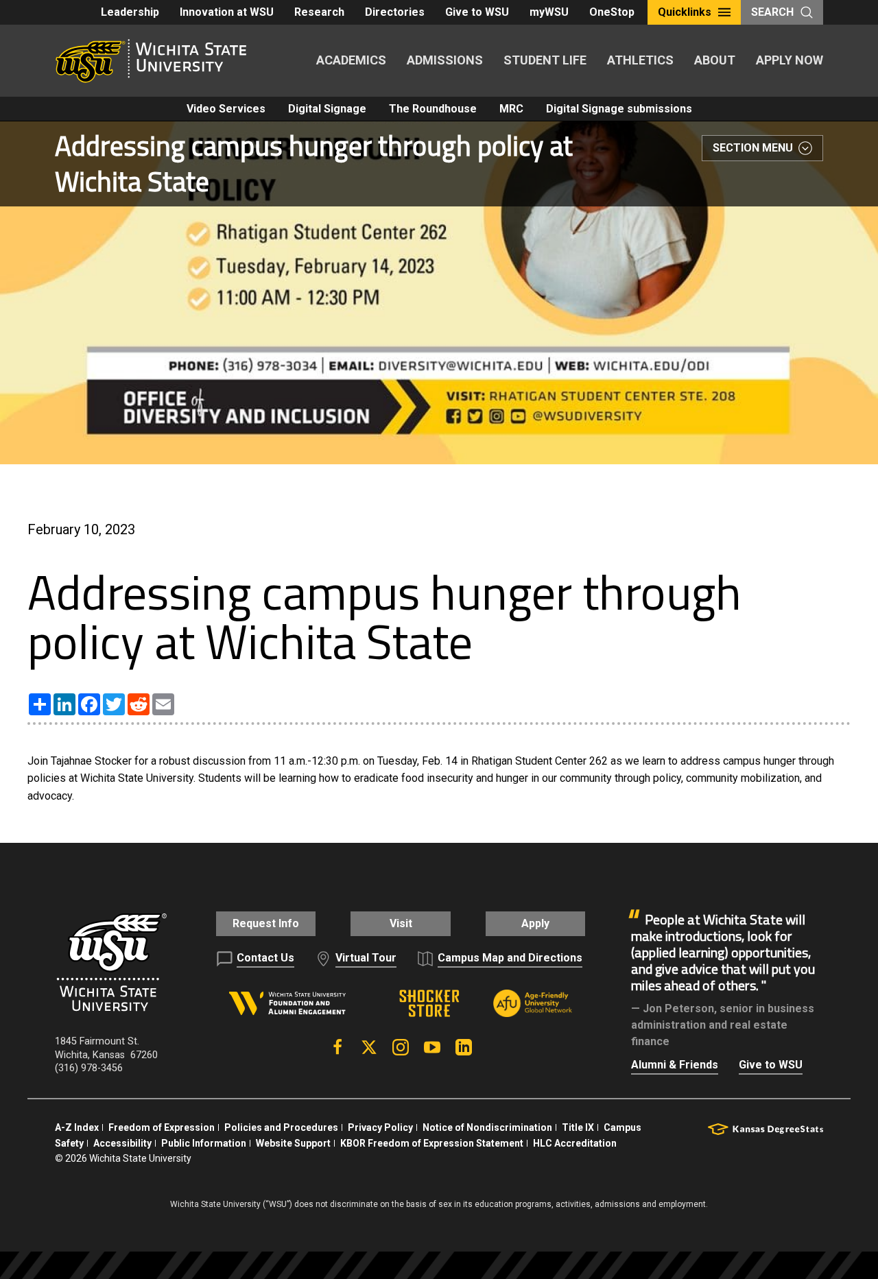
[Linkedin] (463, 1047)
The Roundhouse (433, 108)
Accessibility (122, 1143)
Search (772, 12)
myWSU (549, 12)
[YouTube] (432, 1047)
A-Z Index (77, 1127)
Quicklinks (684, 12)
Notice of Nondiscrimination (487, 1127)
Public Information (203, 1143)
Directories (395, 12)
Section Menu (753, 147)
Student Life (544, 60)
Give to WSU (477, 12)
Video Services (226, 108)
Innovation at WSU (227, 12)
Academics (351, 60)
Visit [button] (401, 923)
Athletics (640, 60)
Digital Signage (327, 108)
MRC (511, 108)
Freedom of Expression (161, 1127)
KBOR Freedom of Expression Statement (431, 1143)
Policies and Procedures (281, 1127)
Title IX (578, 1127)
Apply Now (789, 60)
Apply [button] (535, 923)
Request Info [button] (266, 923)
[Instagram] (400, 1047)
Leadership (130, 12)
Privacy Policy (380, 1127)
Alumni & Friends (674, 1064)
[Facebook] (337, 1047)
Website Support (293, 1143)
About (714, 60)
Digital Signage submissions (619, 108)
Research (319, 12)
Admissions (445, 60)
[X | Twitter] (369, 1047)
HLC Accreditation (575, 1143)
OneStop (611, 12)
